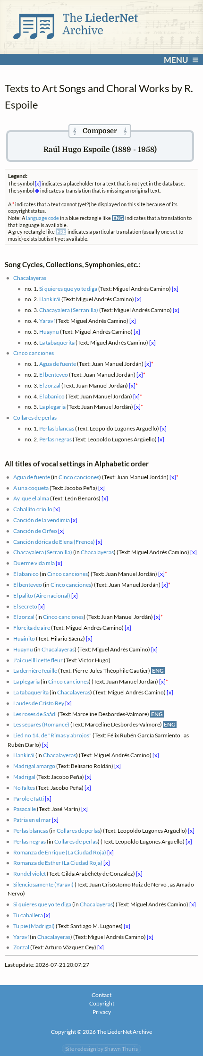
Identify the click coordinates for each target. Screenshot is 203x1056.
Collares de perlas (35, 417)
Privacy (102, 1011)
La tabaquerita (57, 342)
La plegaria (52, 406)
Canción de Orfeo (35, 530)
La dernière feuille (35, 670)
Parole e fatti (28, 798)
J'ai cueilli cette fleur (38, 660)
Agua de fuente (57, 363)
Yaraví (47, 320)
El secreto (25, 606)
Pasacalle (24, 808)
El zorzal (49, 385)
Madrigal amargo (34, 765)
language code (42, 218)
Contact (101, 994)
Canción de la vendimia (41, 520)
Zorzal (21, 947)
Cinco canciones (33, 352)
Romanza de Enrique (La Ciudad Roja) (59, 852)
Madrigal (24, 776)
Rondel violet (29, 873)
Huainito (24, 638)
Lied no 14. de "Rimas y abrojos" (52, 735)
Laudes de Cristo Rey (38, 703)
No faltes (24, 787)
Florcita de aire (31, 627)
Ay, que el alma (31, 498)
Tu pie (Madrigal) (34, 925)
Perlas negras (55, 439)
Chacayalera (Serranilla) (68, 309)
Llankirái (49, 299)
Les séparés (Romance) (41, 724)
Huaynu (49, 331)
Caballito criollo (32, 509)
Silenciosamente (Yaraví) (43, 884)
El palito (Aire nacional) (41, 595)
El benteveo (53, 374)
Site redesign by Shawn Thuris (101, 1048)
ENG (158, 670)
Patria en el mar (32, 819)
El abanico (52, 396)
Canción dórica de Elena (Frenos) (54, 541)
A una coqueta (31, 487)
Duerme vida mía (34, 562)
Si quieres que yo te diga (68, 288)
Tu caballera (28, 915)
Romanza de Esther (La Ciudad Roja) (57, 862)
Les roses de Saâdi (35, 714)
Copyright (101, 1003)
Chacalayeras (29, 277)
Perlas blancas (56, 428)
